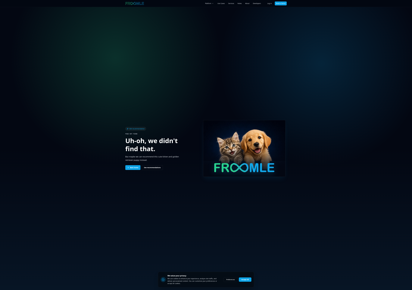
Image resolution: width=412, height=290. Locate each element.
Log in (269, 3)
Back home (134, 167)
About (247, 3)
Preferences (230, 279)
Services (231, 3)
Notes (240, 3)
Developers (257, 3)
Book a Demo (280, 3)
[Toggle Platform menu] (212, 3)
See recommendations (152, 167)
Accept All (245, 279)
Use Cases (221, 3)
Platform (208, 3)
